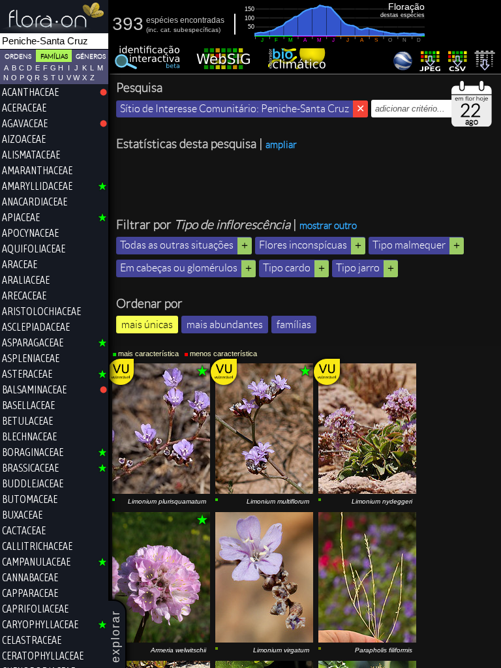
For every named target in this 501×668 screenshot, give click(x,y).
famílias (294, 324)
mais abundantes (225, 324)
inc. (153, 29)
